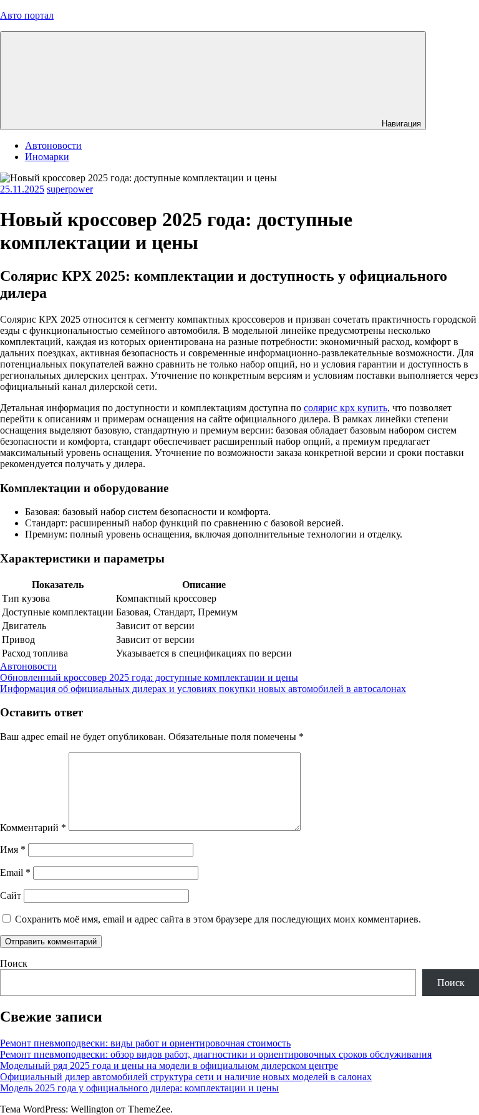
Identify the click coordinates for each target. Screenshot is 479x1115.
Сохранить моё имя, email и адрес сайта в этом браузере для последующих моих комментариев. (218, 919)
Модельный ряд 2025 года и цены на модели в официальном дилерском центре (169, 1065)
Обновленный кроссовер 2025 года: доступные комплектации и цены (149, 677)
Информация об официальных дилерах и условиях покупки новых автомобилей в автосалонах (203, 688)
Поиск (13, 963)
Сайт (10, 895)
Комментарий (33, 827)
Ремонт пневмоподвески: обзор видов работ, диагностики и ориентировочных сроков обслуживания (216, 1054)
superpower (70, 189)
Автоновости (53, 145)
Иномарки (47, 156)
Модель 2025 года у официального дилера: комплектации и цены (139, 1088)
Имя (13, 849)
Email (15, 872)
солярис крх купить (345, 407)
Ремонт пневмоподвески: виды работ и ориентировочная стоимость (145, 1043)
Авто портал (27, 15)
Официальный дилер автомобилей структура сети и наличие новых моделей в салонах (186, 1076)
